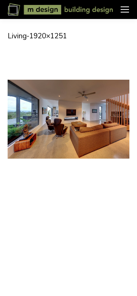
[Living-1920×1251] (68, 119)
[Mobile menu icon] (124, 9)
